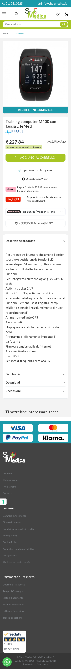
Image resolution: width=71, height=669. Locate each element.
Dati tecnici (13, 374)
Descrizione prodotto (21, 241)
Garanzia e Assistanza (14, 515)
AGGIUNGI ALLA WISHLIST (35, 223)
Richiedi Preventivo (13, 604)
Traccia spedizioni (12, 617)
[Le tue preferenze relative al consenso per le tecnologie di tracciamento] (3, 501)
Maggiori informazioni (28, 191)
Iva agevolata (10, 555)
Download (13, 382)
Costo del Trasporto (14, 584)
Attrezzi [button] (19, 33)
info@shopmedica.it (54, 3)
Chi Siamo (8, 473)
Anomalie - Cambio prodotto (18, 548)
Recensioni (13, 391)
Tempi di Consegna (13, 591)
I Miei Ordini (9, 486)
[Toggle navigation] (4, 13)
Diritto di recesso (12, 522)
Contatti (7, 493)
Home (6, 33)
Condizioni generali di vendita (18, 528)
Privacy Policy (10, 535)
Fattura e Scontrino (13, 610)
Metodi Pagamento (13, 597)
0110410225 (14, 3)
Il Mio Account (11, 479)
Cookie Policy (10, 542)
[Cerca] (64, 24)
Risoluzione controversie (16, 562)
